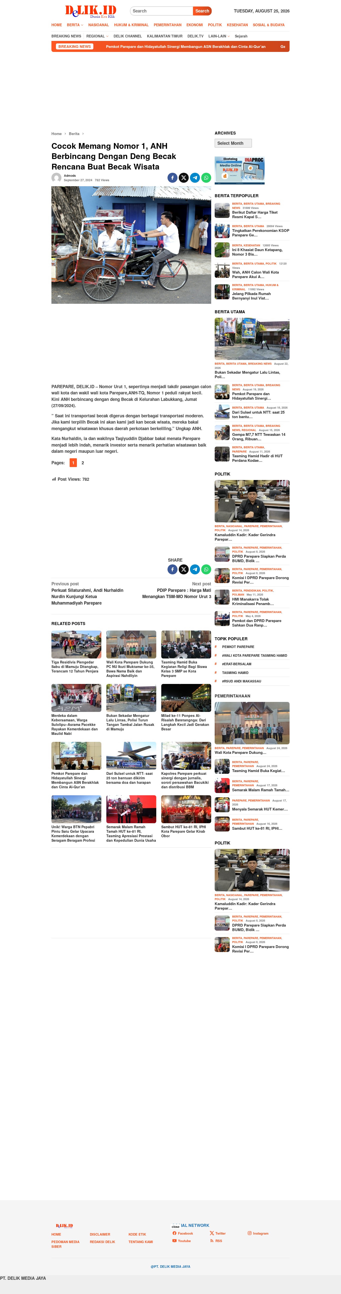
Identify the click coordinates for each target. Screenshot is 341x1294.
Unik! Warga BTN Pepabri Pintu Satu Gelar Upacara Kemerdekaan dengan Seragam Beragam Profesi (73, 833)
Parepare (239, 451)
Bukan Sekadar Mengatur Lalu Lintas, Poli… (247, 374)
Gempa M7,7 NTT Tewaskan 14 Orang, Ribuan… (258, 436)
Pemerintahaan (232, 696)
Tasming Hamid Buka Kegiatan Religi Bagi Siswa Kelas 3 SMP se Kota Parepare (184, 668)
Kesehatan (252, 245)
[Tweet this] (184, 178)
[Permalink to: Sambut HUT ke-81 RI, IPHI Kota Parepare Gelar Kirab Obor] (186, 809)
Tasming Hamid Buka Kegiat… (258, 770)
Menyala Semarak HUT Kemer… (260, 809)
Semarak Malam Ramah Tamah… (260, 790)
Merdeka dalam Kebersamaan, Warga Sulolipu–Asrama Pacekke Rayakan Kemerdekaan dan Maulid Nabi (74, 724)
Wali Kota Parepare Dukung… (240, 752)
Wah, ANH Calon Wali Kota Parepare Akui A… (255, 274)
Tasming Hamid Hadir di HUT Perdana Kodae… (257, 458)
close (175, 1226)
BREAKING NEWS (260, 363)
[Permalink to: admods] (56, 177)
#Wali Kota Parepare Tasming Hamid (254, 655)
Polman (238, 594)
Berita (237, 203)
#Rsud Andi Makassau (241, 681)
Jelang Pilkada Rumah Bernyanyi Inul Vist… (251, 295)
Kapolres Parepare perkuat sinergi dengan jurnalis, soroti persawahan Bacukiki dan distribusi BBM (185, 780)
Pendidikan (252, 590)
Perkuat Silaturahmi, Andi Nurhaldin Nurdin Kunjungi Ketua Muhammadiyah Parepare (87, 593)
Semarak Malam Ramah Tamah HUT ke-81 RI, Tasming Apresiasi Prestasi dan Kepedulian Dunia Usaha (131, 833)
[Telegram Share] (195, 178)
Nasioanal (234, 526)
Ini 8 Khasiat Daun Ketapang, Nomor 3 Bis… (257, 251)
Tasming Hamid (235, 672)
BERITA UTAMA (254, 203)
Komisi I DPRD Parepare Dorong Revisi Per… (260, 579)
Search (202, 11)
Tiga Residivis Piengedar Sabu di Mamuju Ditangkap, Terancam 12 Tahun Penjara (74, 666)
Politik (271, 263)
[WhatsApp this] (206, 178)
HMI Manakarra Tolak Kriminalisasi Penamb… (253, 601)
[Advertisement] (170, 91)
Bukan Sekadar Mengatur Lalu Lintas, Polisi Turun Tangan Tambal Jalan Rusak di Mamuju (130, 722)
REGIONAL (249, 430)
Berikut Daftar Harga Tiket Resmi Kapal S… (255, 214)
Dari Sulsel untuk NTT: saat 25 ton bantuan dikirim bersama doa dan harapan (129, 778)
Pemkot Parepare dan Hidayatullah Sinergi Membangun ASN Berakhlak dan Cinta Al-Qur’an (138, 46)
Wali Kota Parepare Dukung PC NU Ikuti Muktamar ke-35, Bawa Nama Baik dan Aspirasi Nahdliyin (130, 668)
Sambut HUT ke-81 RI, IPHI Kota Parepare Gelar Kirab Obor (183, 831)
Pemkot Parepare (238, 646)
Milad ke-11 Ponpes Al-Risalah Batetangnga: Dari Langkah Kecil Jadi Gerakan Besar (185, 722)
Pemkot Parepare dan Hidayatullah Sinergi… (251, 395)
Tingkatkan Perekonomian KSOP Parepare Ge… (260, 232)
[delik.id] (90, 10)
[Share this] (172, 178)
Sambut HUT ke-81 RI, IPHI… (257, 828)
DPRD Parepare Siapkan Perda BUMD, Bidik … (259, 558)
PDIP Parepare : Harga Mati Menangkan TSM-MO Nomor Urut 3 (176, 590)
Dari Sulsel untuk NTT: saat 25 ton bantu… (258, 414)
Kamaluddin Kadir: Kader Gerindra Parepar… (245, 536)
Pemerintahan (271, 526)
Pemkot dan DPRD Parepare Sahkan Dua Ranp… (256, 622)
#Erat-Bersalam (236, 663)
